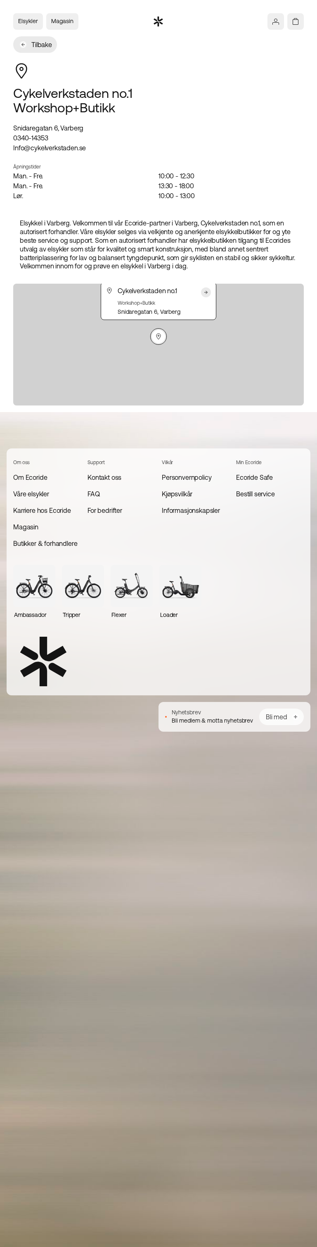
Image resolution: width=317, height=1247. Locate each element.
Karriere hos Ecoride (42, 510)
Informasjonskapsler (191, 510)
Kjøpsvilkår (177, 494)
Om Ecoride (30, 477)
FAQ (94, 494)
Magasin (62, 21)
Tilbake (41, 44)
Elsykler (28, 21)
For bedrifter (105, 510)
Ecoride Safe (254, 477)
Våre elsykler (31, 494)
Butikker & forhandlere (45, 543)
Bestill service (255, 494)
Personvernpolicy (186, 477)
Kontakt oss (104, 477)
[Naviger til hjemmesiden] (158, 21)
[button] (158, 336)
